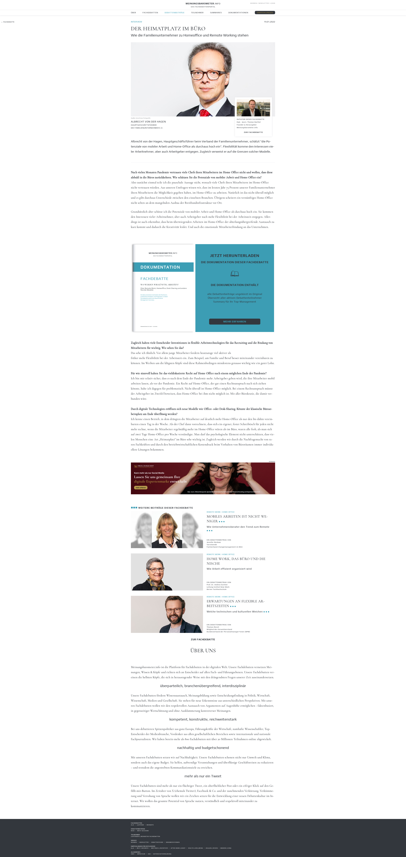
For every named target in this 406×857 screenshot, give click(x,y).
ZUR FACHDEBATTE (253, 132)
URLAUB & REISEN (212, 848)
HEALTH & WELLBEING (195, 848)
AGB (149, 854)
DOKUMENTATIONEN (238, 12)
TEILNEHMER (197, 12)
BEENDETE (150, 825)
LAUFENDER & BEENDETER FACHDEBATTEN (145, 836)
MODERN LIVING (225, 848)
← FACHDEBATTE (7, 22)
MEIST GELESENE (143, 830)
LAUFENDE (140, 825)
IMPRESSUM (141, 854)
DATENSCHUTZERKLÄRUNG (162, 854)
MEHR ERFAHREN (234, 321)
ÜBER (133, 12)
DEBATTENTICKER (157, 842)
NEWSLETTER (264, 3)
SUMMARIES (216, 12)
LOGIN (272, 3)
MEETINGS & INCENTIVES (159, 848)
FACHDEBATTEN (150, 12)
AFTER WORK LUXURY (178, 848)
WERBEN (253, 3)
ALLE (132, 825)
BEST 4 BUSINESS (143, 848)
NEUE (133, 830)
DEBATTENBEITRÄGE (174, 12)
